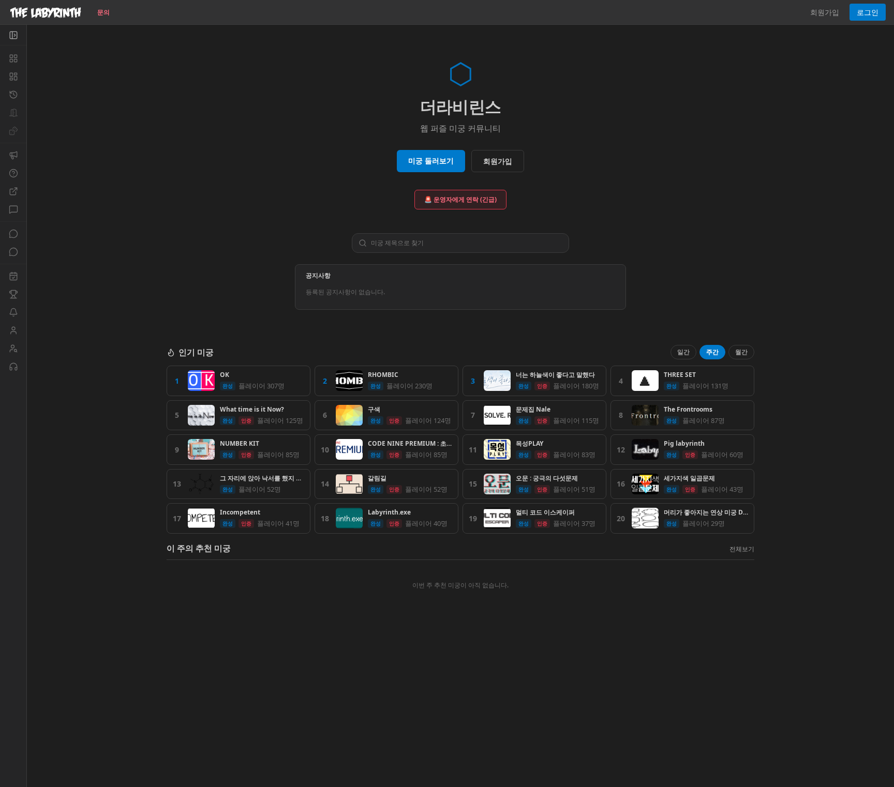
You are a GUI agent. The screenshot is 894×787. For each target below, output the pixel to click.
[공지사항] (13, 155)
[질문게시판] (13, 173)
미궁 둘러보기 (431, 160)
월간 (741, 351)
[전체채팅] (13, 234)
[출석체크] (13, 276)
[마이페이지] (13, 330)
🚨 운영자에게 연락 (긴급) (460, 199)
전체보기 (741, 548)
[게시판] (13, 209)
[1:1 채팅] (13, 252)
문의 (103, 12)
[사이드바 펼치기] (13, 35)
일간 (683, 351)
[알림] (13, 312)
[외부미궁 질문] (13, 191)
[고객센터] (13, 366)
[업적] (13, 294)
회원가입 (824, 12)
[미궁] (13, 58)
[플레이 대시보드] (13, 76)
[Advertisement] (460, 712)
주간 (712, 351)
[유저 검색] (13, 348)
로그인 (867, 12)
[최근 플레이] (13, 94)
